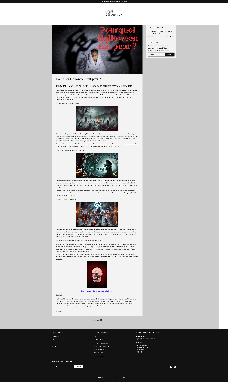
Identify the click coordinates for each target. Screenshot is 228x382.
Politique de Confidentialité (101, 343)
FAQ (53, 340)
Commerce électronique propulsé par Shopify (120, 377)
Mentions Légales (98, 352)
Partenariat (55, 346)
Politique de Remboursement (102, 346)
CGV (95, 336)
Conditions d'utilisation (100, 340)
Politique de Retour (99, 356)
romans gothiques (64, 232)
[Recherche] (168, 14)
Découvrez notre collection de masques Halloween (97, 291)
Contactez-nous (56, 336)
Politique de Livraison (99, 349)
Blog (53, 343)
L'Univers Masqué (106, 377)
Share (59, 311)
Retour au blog (98, 320)
